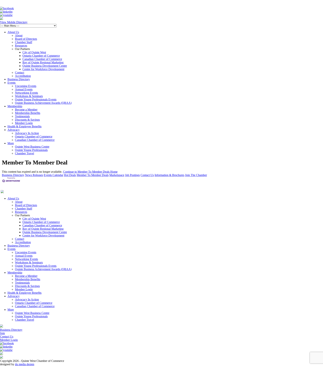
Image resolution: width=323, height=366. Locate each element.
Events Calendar (53, 175)
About (18, 35)
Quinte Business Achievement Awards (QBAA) (43, 102)
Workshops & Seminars (29, 96)
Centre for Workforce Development (43, 69)
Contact (19, 72)
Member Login (24, 123)
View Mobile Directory (13, 22)
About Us (13, 32)
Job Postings (132, 175)
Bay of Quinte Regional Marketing (43, 62)
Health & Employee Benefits (24, 126)
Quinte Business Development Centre (44, 65)
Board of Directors (26, 38)
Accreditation (23, 75)
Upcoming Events (25, 86)
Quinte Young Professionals (31, 150)
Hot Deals (70, 175)
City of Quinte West (34, 52)
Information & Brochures (169, 175)
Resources (21, 45)
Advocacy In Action (27, 133)
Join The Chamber (196, 175)
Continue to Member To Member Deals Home (90, 171)
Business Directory (18, 79)
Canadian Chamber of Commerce (42, 59)
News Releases (34, 175)
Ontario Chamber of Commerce (41, 55)
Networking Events (26, 92)
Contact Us (147, 175)
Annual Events (24, 89)
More (10, 143)
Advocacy (13, 129)
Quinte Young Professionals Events (35, 99)
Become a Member (26, 109)
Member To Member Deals (93, 175)
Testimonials (22, 116)
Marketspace (116, 175)
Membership (14, 106)
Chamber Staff (23, 42)
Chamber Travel (24, 153)
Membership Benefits (27, 113)
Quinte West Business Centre (32, 146)
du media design (24, 364)
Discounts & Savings (27, 119)
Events (11, 82)
